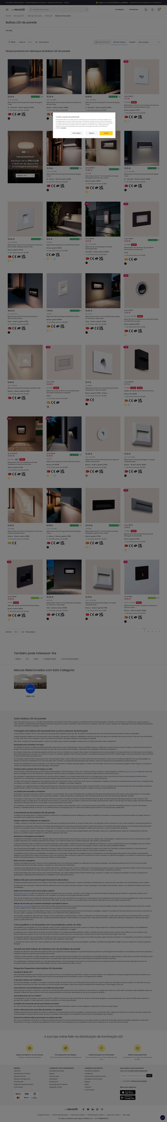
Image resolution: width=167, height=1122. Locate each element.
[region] (84, 125)
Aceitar (106, 133)
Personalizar (77, 133)
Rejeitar (91, 133)
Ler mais (63, 128)
